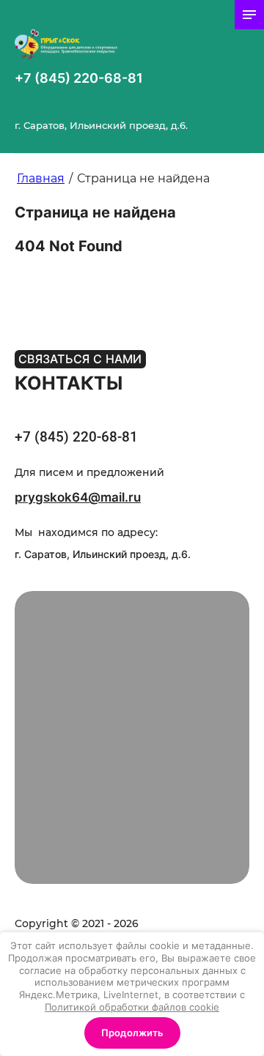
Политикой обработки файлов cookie (132, 1007)
